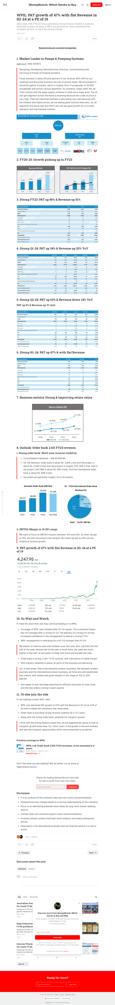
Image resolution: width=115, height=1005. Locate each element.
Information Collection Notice (57, 945)
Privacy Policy (74, 945)
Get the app (66, 998)
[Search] (82, 4)
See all (21, 964)
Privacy (56, 994)
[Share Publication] (87, 4)
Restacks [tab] (31, 869)
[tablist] (26, 869)
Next (91, 853)
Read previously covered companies (57, 48)
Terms (62, 994)
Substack (48, 1002)
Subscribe (96, 5)
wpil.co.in (21, 64)
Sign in (108, 5)
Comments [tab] (22, 869)
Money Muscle (31, 751)
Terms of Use (68, 943)
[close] (79, 903)
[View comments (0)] (26, 38)
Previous (25, 853)
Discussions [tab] (34, 897)
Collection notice (70, 994)
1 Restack (34, 837)
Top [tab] (19, 897)
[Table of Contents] (2, 502)
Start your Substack (53, 998)
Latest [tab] (25, 897)
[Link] (13, 59)
